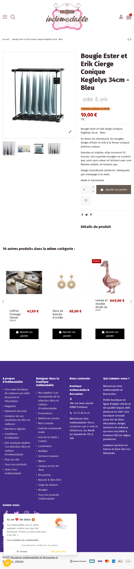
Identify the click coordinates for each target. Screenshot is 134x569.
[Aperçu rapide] (39, 271)
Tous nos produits (16, 464)
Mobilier (43, 451)
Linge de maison (48, 484)
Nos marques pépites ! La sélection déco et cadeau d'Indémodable (17, 448)
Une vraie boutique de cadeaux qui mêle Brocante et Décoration (17, 395)
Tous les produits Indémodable (48, 496)
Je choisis (21, 551)
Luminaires (45, 446)
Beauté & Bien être (49, 479)
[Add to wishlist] (86, 200)
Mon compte (45, 423)
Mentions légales (15, 428)
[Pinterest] (91, 214)
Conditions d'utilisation (12, 435)
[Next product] (130, 39)
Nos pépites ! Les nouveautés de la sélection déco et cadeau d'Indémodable (49, 400)
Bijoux (41, 461)
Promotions (45, 413)
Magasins (10, 406)
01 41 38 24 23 (82, 413)
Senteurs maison (48, 456)
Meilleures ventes (48, 418)
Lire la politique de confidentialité (22, 540)
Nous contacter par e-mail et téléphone (84, 426)
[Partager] (82, 214)
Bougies (43, 489)
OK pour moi (58, 551)
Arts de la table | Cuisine (48, 439)
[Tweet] (86, 214)
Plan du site (12, 459)
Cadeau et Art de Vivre (48, 468)
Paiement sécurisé (16, 411)
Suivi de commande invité (50, 430)
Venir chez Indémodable (13, 471)
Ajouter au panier (116, 189)
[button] (7, 563)
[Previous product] (129, 39)
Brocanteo (44, 474)
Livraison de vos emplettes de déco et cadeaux (17, 420)
